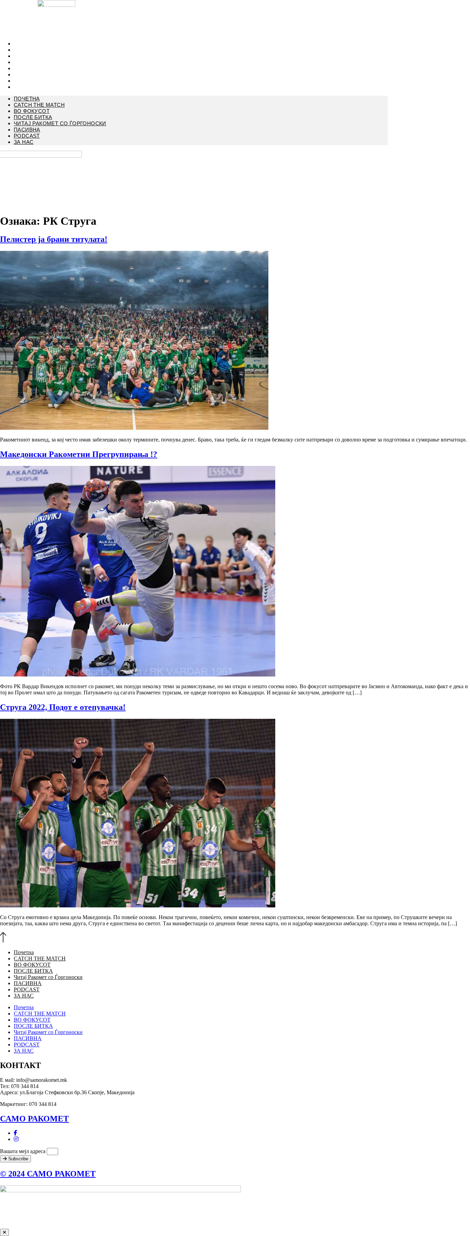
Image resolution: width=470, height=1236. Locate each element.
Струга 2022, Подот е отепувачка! (63, 707)
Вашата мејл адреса (23, 1151)
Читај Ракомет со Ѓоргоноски (56, 68)
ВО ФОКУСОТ (32, 111)
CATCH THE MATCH (39, 105)
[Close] (4, 1232)
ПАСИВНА (27, 129)
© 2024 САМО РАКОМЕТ (48, 1173)
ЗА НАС (23, 87)
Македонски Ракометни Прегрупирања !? (78, 454)
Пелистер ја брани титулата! (53, 239)
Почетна (27, 99)
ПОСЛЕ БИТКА (33, 117)
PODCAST (27, 136)
